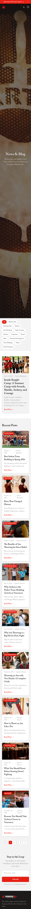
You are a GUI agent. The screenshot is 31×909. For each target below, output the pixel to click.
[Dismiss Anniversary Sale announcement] (28, 2)
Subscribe (15, 879)
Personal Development (17, 338)
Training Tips (7, 326)
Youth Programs (8, 347)
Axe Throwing (7, 330)
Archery (5, 334)
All (4, 322)
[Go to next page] (25, 842)
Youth (17, 343)
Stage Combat (19, 330)
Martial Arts (12, 322)
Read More (8, 409)
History (17, 326)
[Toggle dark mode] (24, 7)
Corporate (14, 334)
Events (23, 334)
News (5, 338)
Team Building (7, 343)
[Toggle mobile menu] (28, 7)
